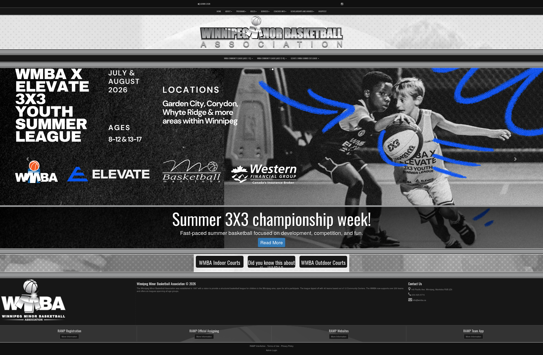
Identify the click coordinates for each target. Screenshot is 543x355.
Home (219, 11)
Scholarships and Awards (302, 11)
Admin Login (271, 350)
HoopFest (322, 11)
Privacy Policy (287, 346)
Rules (252, 11)
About (228, 11)
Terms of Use (273, 346)
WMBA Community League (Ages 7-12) (237, 58)
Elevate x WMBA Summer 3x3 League (304, 58)
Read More (313, 242)
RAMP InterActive (257, 346)
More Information (69, 336)
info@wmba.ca (419, 300)
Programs (240, 11)
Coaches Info (279, 11)
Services (264, 11)
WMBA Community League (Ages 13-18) (271, 58)
